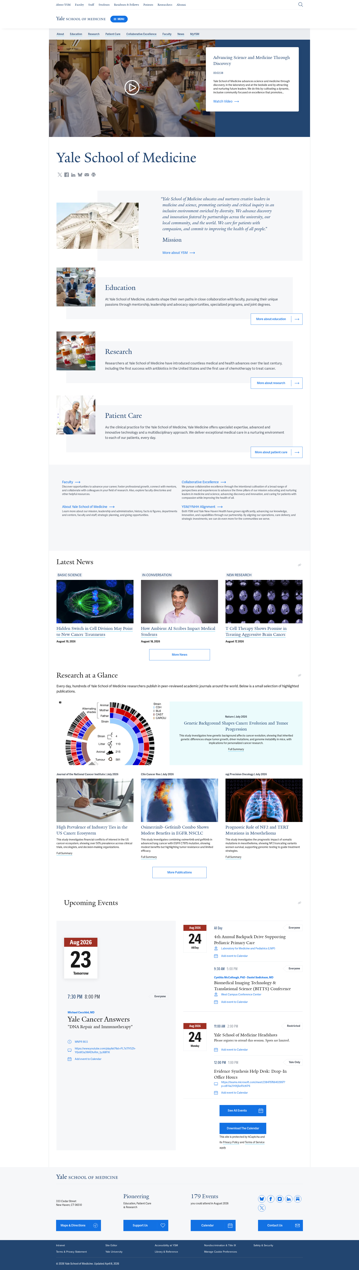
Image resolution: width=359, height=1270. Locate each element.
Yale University (113, 1252)
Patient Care (112, 34)
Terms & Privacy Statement (71, 1252)
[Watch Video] (132, 88)
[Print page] (93, 174)
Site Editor (111, 1245)
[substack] (297, 1199)
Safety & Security (263, 1245)
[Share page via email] (87, 174)
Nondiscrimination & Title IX (220, 1245)
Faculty (166, 34)
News (180, 34)
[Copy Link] (300, 565)
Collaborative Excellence (141, 34)
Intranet (60, 1245)
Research (93, 34)
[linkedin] (288, 1199)
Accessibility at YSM (166, 1245)
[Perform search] (300, 4)
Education (76, 34)
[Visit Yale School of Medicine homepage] (87, 1178)
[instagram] (279, 1199)
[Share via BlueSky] (80, 174)
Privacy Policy (231, 1142)
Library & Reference (166, 1252)
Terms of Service (255, 1142)
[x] (262, 1208)
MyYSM (194, 34)
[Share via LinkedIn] (73, 174)
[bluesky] (262, 1199)
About (60, 34)
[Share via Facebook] (66, 174)
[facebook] (270, 1199)
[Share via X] (60, 174)
